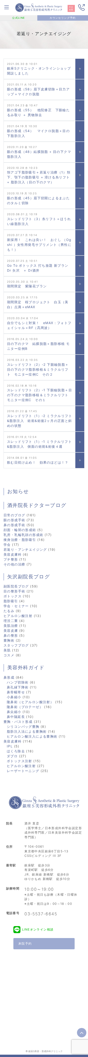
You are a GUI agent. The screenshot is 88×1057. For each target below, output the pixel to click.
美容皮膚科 (13, 554)
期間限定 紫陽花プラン (27, 286)
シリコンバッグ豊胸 (23, 726)
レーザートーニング (23, 771)
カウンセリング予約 (63, 17)
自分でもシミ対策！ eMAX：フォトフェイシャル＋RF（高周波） (39, 325)
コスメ (9, 655)
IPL (10, 746)
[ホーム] (38, 7)
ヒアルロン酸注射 (18, 616)
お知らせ (18, 491)
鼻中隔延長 (16, 717)
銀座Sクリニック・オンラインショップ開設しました (39, 70)
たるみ (9, 611)
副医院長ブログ (16, 586)
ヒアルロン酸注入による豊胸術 (32, 736)
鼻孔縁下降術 (17, 687)
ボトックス (13, 596)
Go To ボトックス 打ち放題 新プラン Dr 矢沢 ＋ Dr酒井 (39, 267)
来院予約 (25, 943)
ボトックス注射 (19, 761)
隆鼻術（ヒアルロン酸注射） (30, 702)
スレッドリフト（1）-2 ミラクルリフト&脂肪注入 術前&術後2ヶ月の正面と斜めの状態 (39, 421)
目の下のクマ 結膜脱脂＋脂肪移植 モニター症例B (38, 346)
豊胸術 (9, 640)
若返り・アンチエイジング (25, 549)
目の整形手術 (14, 591)
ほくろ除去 (16, 751)
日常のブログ (14, 515)
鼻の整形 (11, 635)
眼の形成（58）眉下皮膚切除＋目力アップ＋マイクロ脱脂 (38, 91)
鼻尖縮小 (14, 712)
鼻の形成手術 (14, 525)
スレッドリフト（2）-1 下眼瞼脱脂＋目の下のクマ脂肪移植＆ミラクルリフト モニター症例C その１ (39, 395)
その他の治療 (14, 564)
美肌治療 (11, 626)
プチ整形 (11, 559)
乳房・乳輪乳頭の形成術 (23, 535)
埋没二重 (11, 621)
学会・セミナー (16, 606)
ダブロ (12, 756)
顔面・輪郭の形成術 (20, 530)
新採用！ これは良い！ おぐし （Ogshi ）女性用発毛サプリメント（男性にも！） (39, 244)
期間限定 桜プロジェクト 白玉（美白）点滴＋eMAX (38, 304)
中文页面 (71, 8)
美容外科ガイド (26, 667)
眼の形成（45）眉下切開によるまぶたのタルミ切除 (38, 200)
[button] (79, 69)
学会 (7, 545)
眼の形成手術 (14, 520)
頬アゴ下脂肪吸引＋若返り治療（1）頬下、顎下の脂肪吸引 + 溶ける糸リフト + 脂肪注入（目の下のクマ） (38, 177)
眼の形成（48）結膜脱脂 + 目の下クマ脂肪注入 (39, 154)
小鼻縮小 (14, 697)
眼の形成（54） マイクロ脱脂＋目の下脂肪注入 (38, 133)
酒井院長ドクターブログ (36, 505)
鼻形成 (9, 677)
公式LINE (18, 17)
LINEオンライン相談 (38, 929)
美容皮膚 (11, 630)
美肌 (7, 650)
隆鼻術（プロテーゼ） (25, 707)
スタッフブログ (16, 645)
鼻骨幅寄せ (16, 692)
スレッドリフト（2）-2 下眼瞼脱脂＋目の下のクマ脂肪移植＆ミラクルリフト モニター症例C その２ (38, 369)
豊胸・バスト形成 (18, 722)
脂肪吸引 (11, 601)
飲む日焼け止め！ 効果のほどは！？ (38, 462)
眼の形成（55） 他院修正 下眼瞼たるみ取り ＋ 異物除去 (38, 112)
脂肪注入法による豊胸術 (26, 731)
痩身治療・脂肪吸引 (20, 540)
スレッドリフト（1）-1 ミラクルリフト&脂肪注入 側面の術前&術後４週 (39, 444)
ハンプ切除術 (17, 682)
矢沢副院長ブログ (28, 577)
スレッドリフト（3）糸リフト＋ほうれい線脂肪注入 (39, 221)
